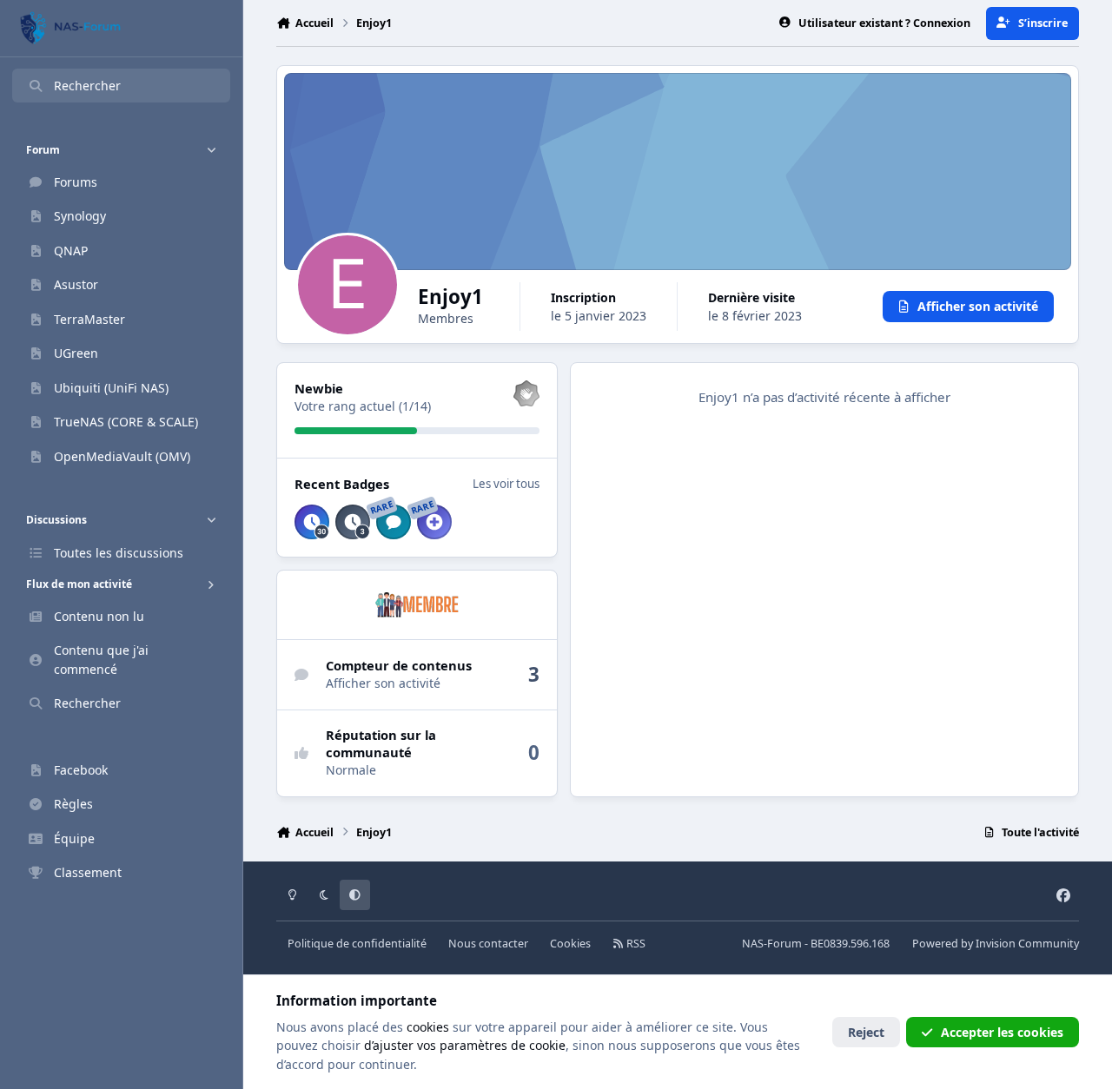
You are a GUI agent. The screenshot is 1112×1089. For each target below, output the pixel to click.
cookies (428, 1027)
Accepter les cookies (1002, 1032)
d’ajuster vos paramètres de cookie (465, 1045)
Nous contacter (488, 943)
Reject (866, 1032)
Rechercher (87, 85)
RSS (634, 943)
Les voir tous (506, 484)
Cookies (570, 943)
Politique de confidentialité (357, 943)
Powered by (995, 943)
